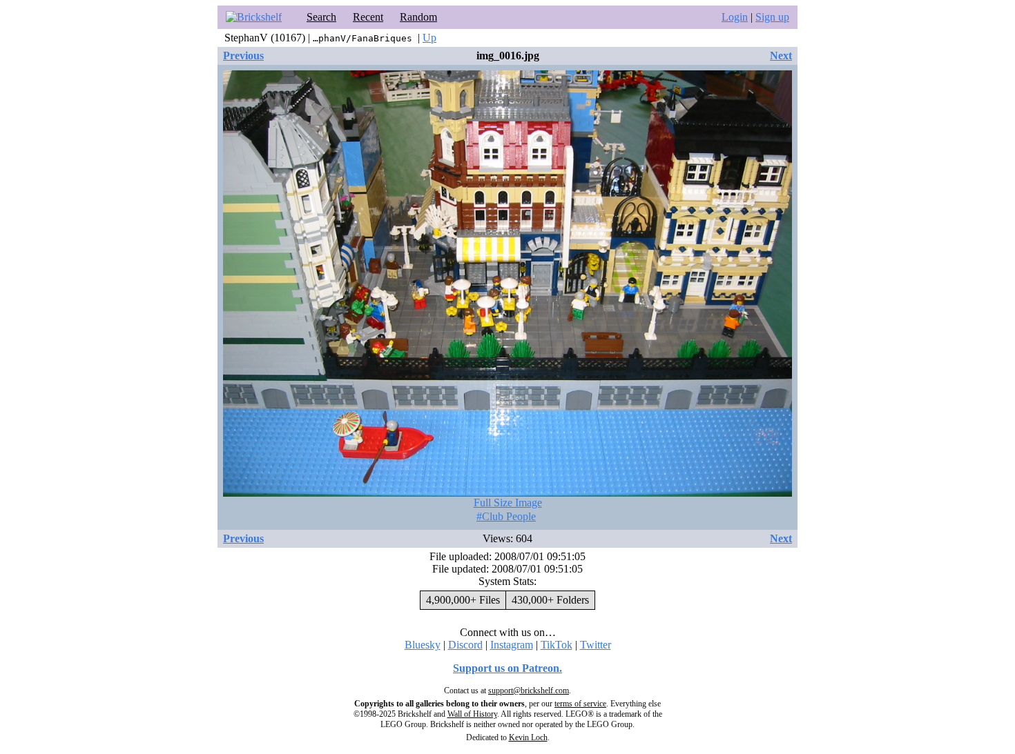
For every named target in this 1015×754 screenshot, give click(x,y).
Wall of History (472, 714)
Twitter (595, 645)
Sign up (772, 17)
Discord (465, 645)
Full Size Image (508, 502)
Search (321, 17)
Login (735, 17)
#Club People (506, 516)
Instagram (511, 645)
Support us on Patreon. (507, 668)
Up (429, 37)
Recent (368, 17)
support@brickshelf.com (528, 690)
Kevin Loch (528, 737)
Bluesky (423, 645)
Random (418, 17)
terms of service (580, 703)
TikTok (556, 645)
